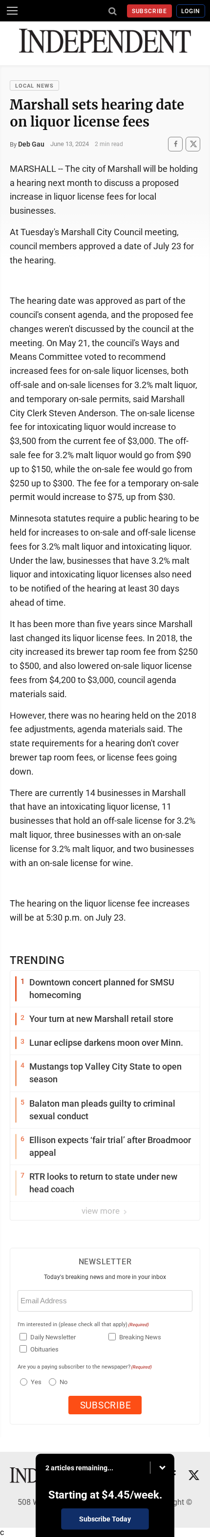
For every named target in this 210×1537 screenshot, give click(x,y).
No (63, 1382)
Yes (35, 1382)
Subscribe (150, 11)
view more (102, 1211)
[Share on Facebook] (175, 144)
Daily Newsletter (53, 1337)
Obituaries (44, 1349)
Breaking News (140, 1337)
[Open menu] (12, 10)
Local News (34, 86)
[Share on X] (193, 144)
